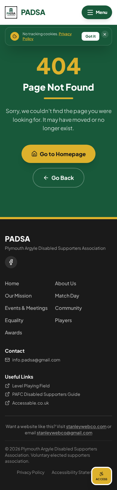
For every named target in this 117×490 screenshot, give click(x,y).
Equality (14, 320)
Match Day (67, 295)
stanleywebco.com (86, 426)
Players (63, 320)
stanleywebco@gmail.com (64, 432)
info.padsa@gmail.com (36, 359)
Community (68, 308)
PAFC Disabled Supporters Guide (46, 394)
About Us (65, 283)
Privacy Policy (30, 472)
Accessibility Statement (76, 472)
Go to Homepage (63, 153)
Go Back (62, 177)
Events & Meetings (26, 308)
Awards (13, 332)
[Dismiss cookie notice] (105, 34)
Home (12, 283)
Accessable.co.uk (30, 402)
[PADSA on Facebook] (11, 262)
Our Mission (18, 295)
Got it (90, 36)
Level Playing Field (31, 385)
